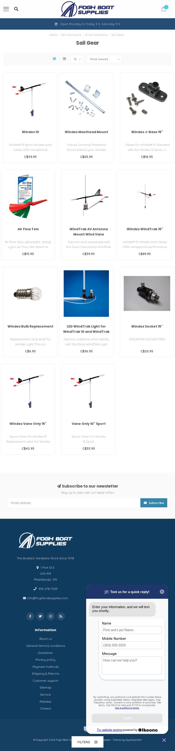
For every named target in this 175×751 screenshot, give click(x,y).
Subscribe (156, 503)
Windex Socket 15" (147, 326)
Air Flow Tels (28, 229)
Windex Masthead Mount (86, 132)
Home (53, 34)
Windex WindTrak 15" (145, 229)
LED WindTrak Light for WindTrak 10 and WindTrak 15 (86, 331)
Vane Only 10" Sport (89, 423)
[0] (163, 9)
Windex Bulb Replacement (30, 326)
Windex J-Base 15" (147, 132)
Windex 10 (30, 132)
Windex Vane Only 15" (28, 423)
